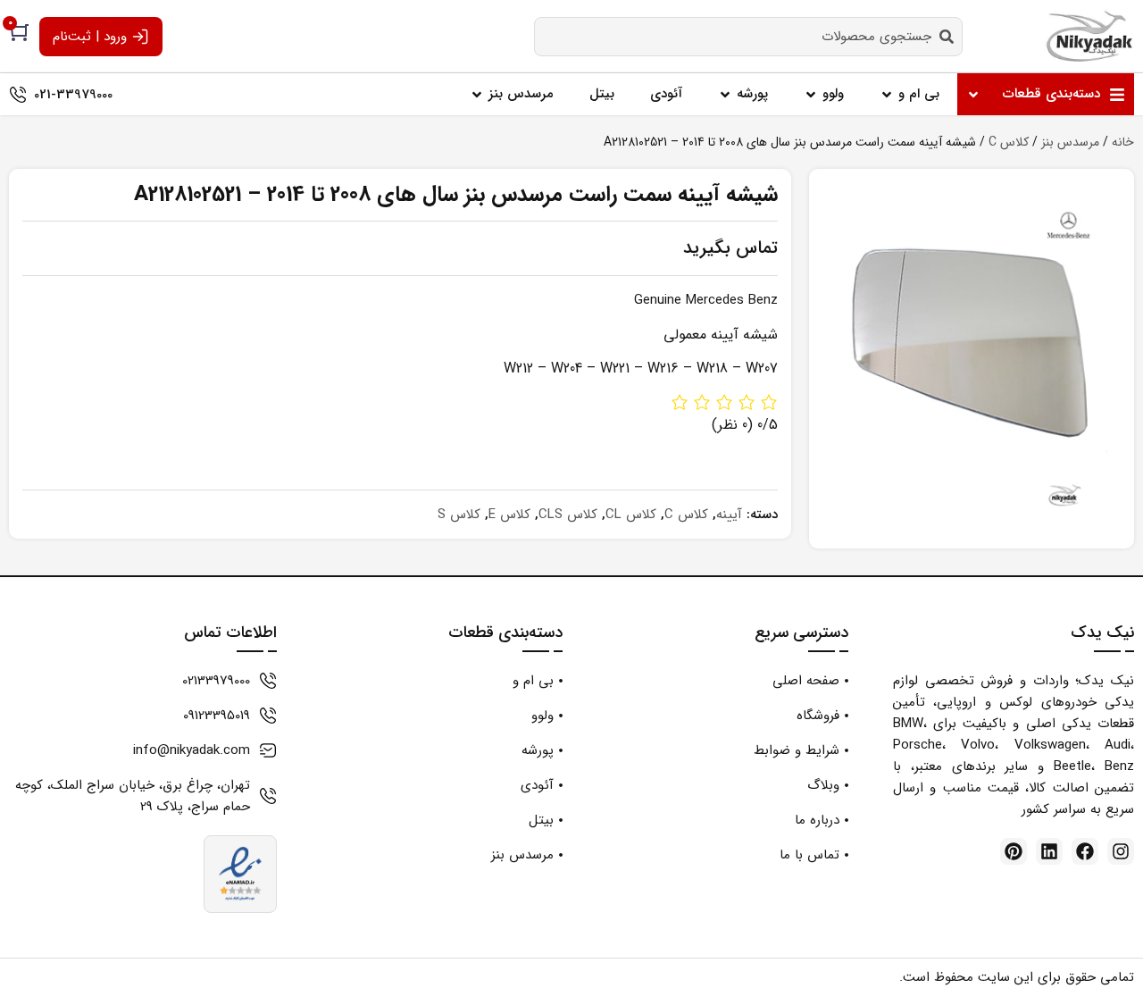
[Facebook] (1085, 851)
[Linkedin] (1049, 851)
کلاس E (509, 514)
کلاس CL (630, 514)
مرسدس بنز (1070, 142)
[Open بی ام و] (887, 94)
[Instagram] (1120, 851)
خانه (1123, 142)
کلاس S (459, 514)
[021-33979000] (18, 95)
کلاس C (1009, 142)
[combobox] (748, 36)
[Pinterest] (1013, 851)
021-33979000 (73, 94)
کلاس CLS (567, 514)
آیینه (729, 514)
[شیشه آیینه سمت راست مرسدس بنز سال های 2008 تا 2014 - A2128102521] (971, 359)
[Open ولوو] (811, 94)
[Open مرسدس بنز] (477, 94)
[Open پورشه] (725, 94)
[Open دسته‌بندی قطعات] (973, 94)
